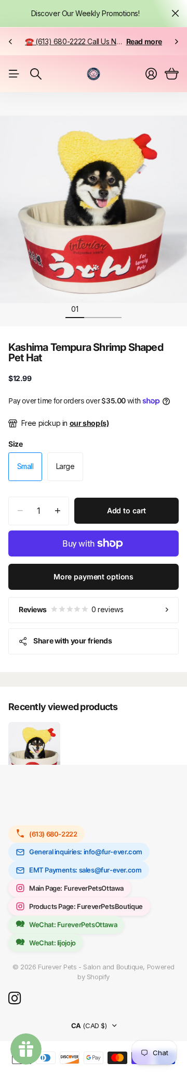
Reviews (71, 609)
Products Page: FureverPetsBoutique (86, 906)
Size (15, 443)
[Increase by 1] (57, 511)
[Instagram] (14, 998)
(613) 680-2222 (53, 834)
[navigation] (93, 308)
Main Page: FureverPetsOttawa (76, 888)
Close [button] (175, 13)
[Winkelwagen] (172, 74)
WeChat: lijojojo (52, 943)
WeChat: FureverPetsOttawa (73, 924)
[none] (10, 41)
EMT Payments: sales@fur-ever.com (85, 870)
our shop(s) (89, 423)
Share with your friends (72, 640)
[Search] (36, 73)
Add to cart (126, 510)
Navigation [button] (14, 73)
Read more (144, 41)
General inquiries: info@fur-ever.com (85, 852)
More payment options (93, 576)
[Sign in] (151, 74)
